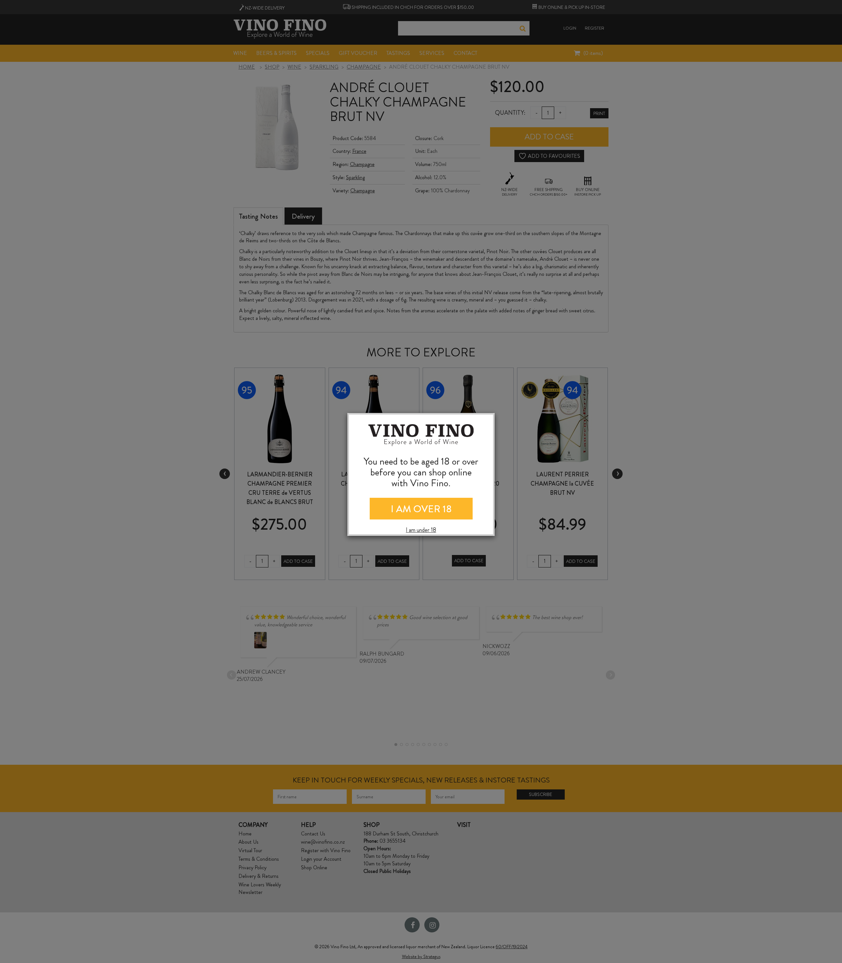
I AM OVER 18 (421, 509)
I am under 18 (421, 530)
